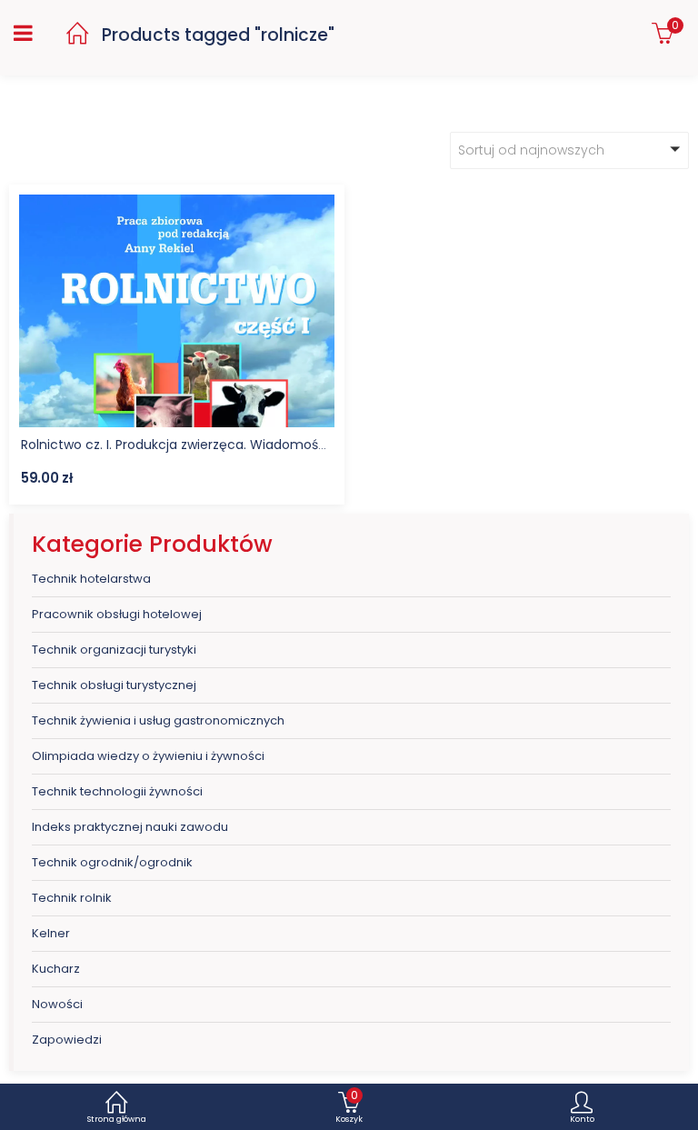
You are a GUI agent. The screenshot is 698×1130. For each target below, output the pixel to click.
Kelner (51, 933)
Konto (582, 1119)
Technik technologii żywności (117, 791)
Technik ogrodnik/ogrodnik (112, 862)
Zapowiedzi (67, 1039)
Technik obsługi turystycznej (114, 685)
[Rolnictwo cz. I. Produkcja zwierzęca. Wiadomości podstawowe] (176, 206)
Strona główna (116, 1119)
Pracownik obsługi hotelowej (117, 614)
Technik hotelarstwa (91, 578)
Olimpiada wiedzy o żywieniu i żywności (148, 756)
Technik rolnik (72, 897)
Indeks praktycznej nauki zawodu (130, 826)
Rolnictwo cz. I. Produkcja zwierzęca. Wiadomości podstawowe (217, 444)
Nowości (57, 1004)
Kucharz (56, 968)
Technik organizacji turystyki (114, 649)
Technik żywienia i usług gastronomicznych (158, 720)
